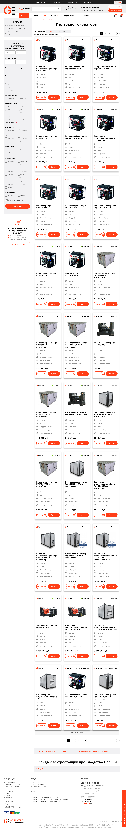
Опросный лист (11, 804)
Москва (21, 9)
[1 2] (106, 260)
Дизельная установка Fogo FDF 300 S (46, 626)
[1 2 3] (106, 612)
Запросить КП (115, 7)
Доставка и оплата (41, 2)
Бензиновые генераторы (16, 28)
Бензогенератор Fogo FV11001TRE (46, 137)
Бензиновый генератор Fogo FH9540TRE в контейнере (105, 414)
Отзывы (8, 795)
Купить (54, 97)
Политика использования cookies (46, 801)
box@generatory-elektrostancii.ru (93, 10)
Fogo (40, 769)
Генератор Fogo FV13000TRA (43, 207)
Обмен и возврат (72, 2)
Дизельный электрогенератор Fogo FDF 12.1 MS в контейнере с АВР (105, 557)
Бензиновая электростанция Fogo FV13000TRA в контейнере (46, 557)
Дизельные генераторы (15, 25)
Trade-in (35, 793)
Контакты (85, 16)
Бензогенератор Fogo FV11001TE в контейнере (104, 275)
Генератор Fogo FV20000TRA (72, 274)
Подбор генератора (17, 244)
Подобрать (18, 206)
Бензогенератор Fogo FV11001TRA (75, 207)
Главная (36, 19)
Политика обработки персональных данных (50, 799)
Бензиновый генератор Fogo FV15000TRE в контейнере (76, 345)
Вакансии (9, 802)
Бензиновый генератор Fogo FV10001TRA (76, 696)
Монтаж (35, 782)
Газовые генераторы (14, 31)
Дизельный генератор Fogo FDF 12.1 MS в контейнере (75, 556)
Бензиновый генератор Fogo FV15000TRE (76, 137)
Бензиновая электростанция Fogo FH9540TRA (104, 138)
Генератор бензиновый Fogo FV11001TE (105, 68)
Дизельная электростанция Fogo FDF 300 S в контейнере (105, 627)
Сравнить (41, 40)
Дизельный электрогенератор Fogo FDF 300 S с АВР (76, 627)
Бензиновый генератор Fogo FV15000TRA (105, 207)
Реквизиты (9, 793)
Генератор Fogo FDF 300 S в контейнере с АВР (46, 697)
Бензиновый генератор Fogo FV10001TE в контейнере (105, 697)
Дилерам (8, 797)
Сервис (35, 789)
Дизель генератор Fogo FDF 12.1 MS (105, 344)
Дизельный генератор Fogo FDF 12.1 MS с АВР (76, 413)
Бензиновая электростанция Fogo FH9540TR (46, 69)
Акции (7, 799)
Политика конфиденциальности (45, 797)
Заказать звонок (115, 10)
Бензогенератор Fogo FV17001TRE (46, 274)
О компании (39, 16)
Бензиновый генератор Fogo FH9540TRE (76, 68)
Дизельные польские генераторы (52, 751)
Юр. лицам (87, 2)
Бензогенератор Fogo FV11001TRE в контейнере (46, 345)
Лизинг (35, 791)
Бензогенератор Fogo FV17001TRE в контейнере (46, 484)
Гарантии (57, 2)
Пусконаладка (38, 784)
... (113, 33)
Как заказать (10, 806)
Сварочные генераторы (15, 34)
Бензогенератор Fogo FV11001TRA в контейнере (46, 414)
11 (118, 33)
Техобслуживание (39, 787)
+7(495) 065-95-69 (90, 7)
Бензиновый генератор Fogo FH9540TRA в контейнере (76, 484)
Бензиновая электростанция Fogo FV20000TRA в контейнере (104, 485)
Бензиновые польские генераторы (93, 751)
